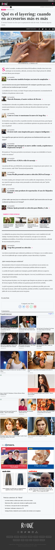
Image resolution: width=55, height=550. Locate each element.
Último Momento (6, 7)
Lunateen (36, 540)
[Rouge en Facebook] (22, 532)
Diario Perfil (10, 536)
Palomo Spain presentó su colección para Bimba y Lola (27, 208)
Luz (27, 540)
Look (22, 540)
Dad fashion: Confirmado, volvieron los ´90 (14, 508)
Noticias (16, 536)
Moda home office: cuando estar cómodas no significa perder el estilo (20, 503)
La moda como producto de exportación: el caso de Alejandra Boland (30, 191)
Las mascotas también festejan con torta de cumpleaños (27, 79)
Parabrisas (48, 536)
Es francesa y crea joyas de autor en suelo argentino (16, 505)
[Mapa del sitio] (36, 532)
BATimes (42, 540)
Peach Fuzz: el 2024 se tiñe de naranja (21, 160)
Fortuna (30, 536)
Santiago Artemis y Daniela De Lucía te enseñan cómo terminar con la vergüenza (23, 511)
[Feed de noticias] (33, 532)
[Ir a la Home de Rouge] (27, 525)
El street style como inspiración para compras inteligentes (28, 132)
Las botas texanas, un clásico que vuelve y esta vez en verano (19, 500)
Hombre (36, 536)
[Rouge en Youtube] (29, 532)
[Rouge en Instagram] (18, 532)
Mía (31, 540)
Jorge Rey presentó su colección (19, 248)
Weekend (42, 536)
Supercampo (16, 540)
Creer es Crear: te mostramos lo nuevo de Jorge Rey (26, 115)
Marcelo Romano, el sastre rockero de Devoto (24, 99)
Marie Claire (23, 536)
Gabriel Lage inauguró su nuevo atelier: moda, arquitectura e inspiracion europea (30, 146)
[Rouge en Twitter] (25, 532)
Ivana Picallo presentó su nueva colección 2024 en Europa (28, 174)
